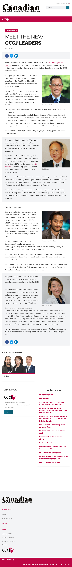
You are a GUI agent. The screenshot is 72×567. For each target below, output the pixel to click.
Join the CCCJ (7, 534)
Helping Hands (44, 398)
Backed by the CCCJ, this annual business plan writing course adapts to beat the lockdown (53, 410)
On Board (7, 376)
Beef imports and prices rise (49, 443)
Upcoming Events (8, 537)
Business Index (7, 518)
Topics (4, 523)
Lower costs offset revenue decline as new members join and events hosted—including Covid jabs (53, 419)
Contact (4, 545)
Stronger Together (46, 395)
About (4, 515)
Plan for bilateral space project (50, 453)
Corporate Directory (8, 541)
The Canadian (7, 510)
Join (8, 412)
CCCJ (4, 529)
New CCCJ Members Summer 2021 (51, 462)
